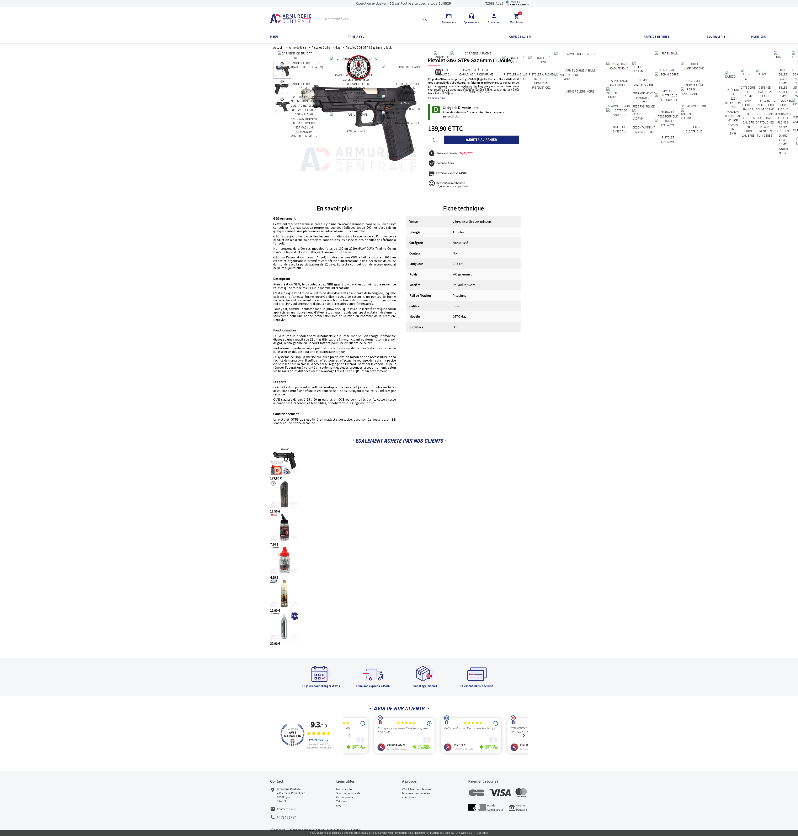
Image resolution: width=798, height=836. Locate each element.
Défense (765, 87)
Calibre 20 (408, 92)
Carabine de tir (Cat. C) (304, 84)
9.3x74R (356, 110)
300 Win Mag (304, 114)
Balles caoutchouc (765, 103)
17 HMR (304, 88)
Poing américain (694, 106)
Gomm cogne (668, 91)
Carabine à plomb (476, 70)
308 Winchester (304, 110)
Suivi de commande (348, 793)
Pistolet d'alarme (668, 139)
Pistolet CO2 (541, 87)
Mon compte (344, 789)
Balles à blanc (764, 94)
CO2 (515, 83)
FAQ (338, 805)
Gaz (515, 87)
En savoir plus (464, 833)
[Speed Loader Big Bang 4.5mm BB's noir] (284, 507)
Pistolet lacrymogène (694, 83)
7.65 (732, 129)
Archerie (442, 70)
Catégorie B (732, 92)
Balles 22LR (748, 111)
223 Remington (733, 100)
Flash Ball (668, 70)
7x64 (356, 101)
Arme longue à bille (580, 70)
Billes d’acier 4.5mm (783, 78)
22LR (304, 92)
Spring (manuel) (515, 79)
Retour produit (345, 797)
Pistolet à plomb (541, 74)
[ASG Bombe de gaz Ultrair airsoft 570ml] (284, 606)
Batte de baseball (619, 129)
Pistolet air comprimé (541, 81)
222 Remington (304, 97)
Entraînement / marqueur (643, 95)
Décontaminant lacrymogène (643, 129)
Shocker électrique (694, 129)
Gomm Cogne (765, 109)
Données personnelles (416, 793)
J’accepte (482, 833)
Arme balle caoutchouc (619, 83)
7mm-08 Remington (304, 136)
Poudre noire (783, 151)
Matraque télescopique (668, 114)
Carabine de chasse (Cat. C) (356, 75)
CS (643, 89)
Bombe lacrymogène (644, 82)
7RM (356, 97)
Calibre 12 (407, 88)
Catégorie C (748, 89)
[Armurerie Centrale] (290, 19)
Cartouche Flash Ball (765, 116)
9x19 (733, 133)
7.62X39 (733, 125)
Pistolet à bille (515, 74)
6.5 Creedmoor (304, 123)
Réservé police (643, 106)
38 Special (733, 116)
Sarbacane (442, 92)
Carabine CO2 (476, 79)
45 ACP (733, 120)
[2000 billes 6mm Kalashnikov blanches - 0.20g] (284, 540)
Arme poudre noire (580, 91)
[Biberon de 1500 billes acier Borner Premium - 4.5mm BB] (284, 573)
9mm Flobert (748, 103)
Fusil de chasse (408, 84)
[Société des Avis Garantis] (517, 3)
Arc (442, 79)
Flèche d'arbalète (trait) (783, 113)
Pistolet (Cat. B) (408, 109)
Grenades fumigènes (764, 133)
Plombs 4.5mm (782, 124)
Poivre (643, 102)
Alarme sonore (619, 106)
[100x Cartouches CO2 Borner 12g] (284, 639)
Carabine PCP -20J (476, 87)
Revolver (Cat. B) (407, 123)
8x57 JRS (356, 106)
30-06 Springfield (304, 101)
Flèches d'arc (783, 133)
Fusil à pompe (356, 131)
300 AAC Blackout (304, 106)
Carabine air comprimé (476, 74)
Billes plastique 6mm (783, 92)
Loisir (783, 70)
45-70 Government (304, 119)
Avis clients (409, 797)
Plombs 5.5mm (782, 142)
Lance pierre (442, 85)
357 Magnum (304, 127)
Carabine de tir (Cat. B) (304, 63)
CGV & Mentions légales (416, 789)
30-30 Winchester (356, 84)
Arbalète (442, 74)
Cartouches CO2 (783, 103)
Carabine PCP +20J (476, 92)
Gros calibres (748, 133)
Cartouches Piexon (765, 124)
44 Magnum (304, 132)
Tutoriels (341, 801)
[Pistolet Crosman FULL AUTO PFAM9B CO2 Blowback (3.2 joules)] (284, 474)
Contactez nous (287, 809)
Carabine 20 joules (476, 83)
